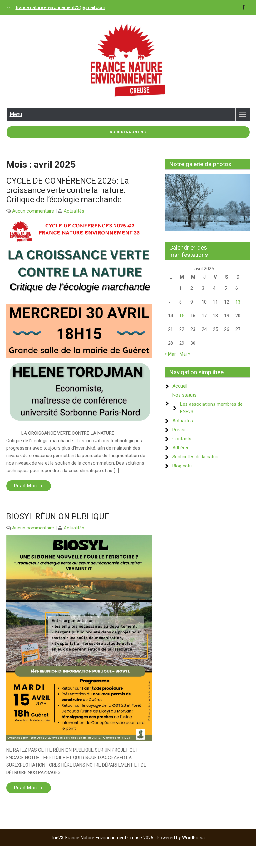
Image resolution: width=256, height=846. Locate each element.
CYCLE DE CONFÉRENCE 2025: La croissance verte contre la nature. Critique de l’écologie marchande (67, 190)
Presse (179, 430)
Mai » (185, 354)
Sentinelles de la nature (196, 457)
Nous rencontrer (128, 132)
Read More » (28, 486)
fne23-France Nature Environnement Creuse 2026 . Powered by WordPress (128, 837)
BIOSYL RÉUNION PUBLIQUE (57, 516)
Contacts (181, 439)
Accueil (179, 386)
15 (181, 315)
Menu (16, 114)
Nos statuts (184, 395)
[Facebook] (243, 7)
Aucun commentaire (33, 211)
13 (237, 302)
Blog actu (182, 466)
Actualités (74, 211)
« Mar (170, 354)
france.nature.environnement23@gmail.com (60, 7)
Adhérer (180, 448)
